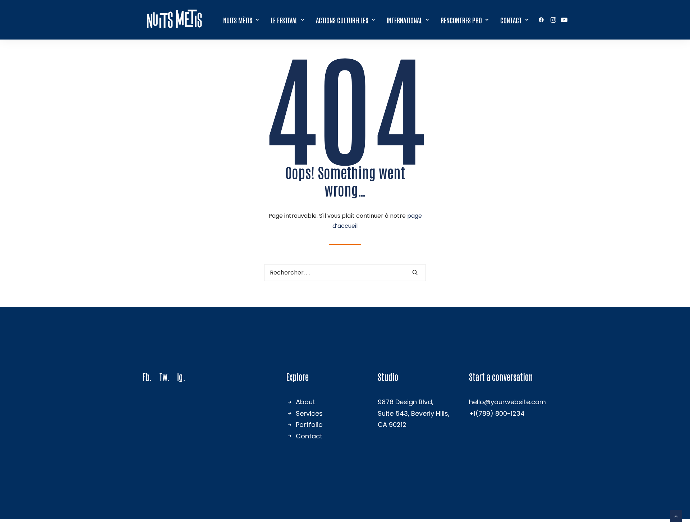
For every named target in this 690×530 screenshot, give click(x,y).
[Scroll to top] (676, 515)
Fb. (147, 376)
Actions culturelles (342, 19)
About (305, 401)
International (404, 19)
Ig (180, 376)
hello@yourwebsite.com (507, 401)
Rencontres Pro (461, 19)
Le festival (284, 19)
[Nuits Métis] (176, 20)
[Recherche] (345, 272)
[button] (542, 20)
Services (309, 413)
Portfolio (309, 424)
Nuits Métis (237, 19)
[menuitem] (241, 20)
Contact (511, 19)
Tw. (164, 376)
